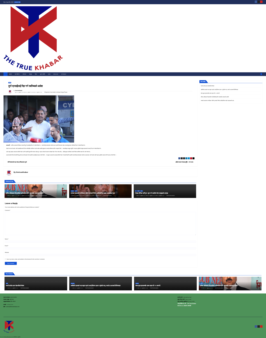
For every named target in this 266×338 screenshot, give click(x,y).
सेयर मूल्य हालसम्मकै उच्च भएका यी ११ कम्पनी (210, 93)
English (55, 74)
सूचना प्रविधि (42, 74)
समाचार (10, 74)
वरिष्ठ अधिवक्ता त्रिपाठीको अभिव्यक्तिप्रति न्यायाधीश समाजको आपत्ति (24, 193)
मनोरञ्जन (24, 74)
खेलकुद (30, 74)
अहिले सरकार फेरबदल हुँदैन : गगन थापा (184, 162)
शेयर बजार (137, 283)
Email (6, 245)
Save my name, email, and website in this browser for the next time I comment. (26, 259)
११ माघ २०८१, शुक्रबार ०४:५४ (207, 288)
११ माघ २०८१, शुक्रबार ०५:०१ (77, 288)
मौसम (7, 283)
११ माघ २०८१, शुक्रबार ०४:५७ (142, 288)
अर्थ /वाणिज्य (17, 74)
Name (7, 239)
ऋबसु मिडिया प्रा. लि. (182, 303)
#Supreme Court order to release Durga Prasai (55, 92)
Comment (7, 210)
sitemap (63, 74)
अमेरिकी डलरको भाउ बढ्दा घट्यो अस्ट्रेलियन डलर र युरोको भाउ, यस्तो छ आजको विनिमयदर (219, 89)
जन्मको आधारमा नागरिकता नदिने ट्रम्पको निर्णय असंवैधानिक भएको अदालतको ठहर (93, 193)
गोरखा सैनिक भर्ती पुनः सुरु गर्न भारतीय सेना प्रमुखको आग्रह (151, 193)
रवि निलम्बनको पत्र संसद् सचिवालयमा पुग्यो (17, 162)
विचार (36, 74)
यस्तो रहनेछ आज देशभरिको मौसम (207, 85)
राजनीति (10, 82)
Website (7, 252)
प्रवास (49, 74)
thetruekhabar (18, 90)
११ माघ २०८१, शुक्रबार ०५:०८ (13, 288)
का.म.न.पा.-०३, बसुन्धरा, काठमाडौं (184, 305)
